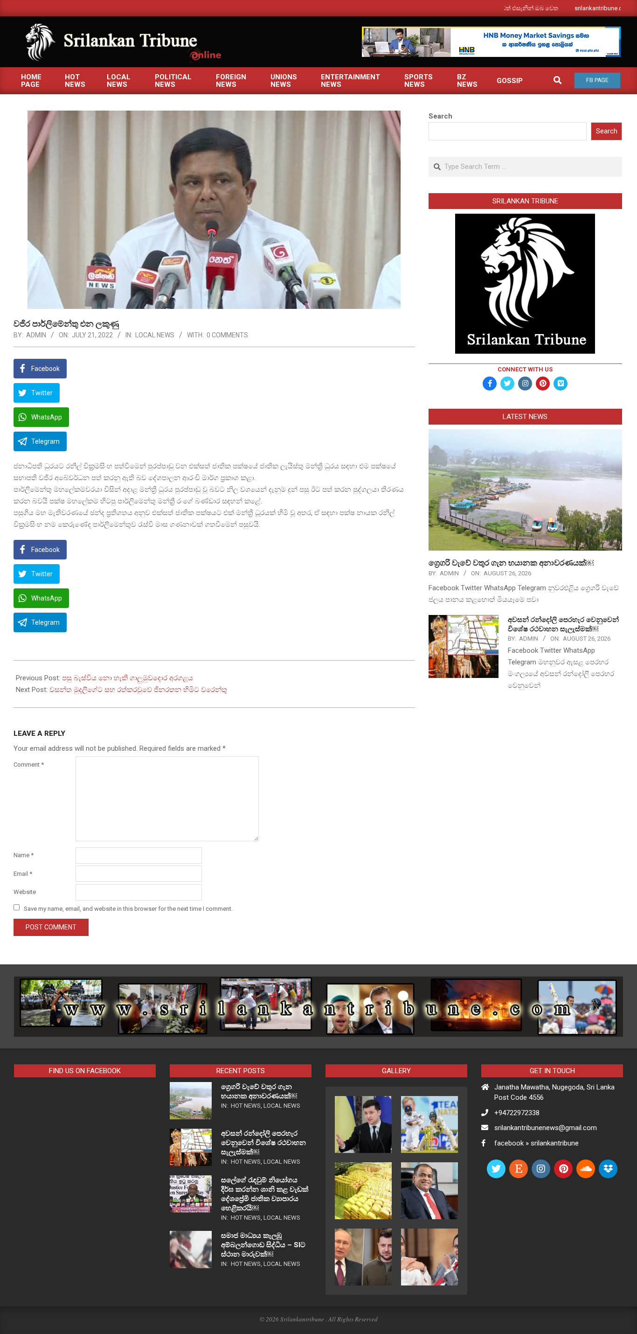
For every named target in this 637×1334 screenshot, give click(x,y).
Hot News (246, 1105)
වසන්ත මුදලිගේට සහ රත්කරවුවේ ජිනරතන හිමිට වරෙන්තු (138, 689)
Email (23, 873)
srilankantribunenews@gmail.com (545, 1128)
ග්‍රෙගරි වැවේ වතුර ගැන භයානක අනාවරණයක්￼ (511, 562)
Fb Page (597, 80)
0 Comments (227, 335)
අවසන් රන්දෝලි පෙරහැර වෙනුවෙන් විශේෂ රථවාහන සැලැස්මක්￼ (263, 1142)
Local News (154, 335)
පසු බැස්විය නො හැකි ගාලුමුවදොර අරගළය (127, 678)
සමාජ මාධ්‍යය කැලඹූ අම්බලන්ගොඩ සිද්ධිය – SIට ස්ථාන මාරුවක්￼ (263, 1244)
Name (24, 855)
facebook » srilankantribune (536, 1143)
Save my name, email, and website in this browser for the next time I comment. (128, 908)
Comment (29, 764)
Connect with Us (525, 369)
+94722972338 (517, 1113)
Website (25, 891)
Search (440, 116)
